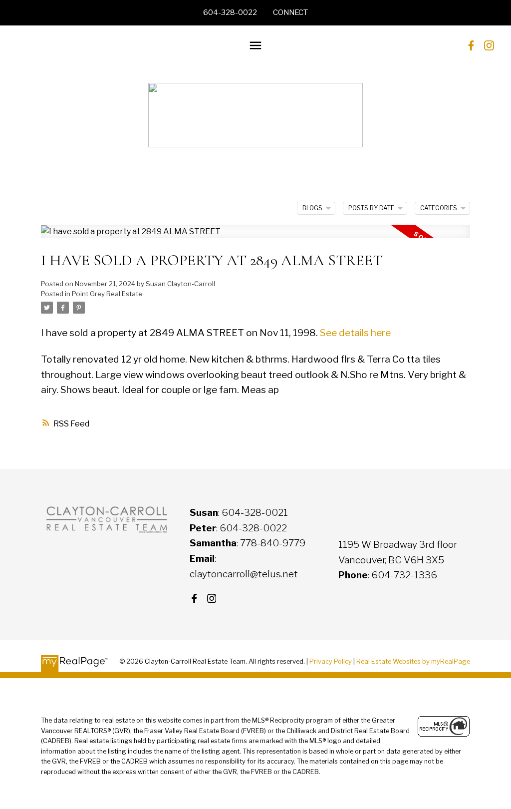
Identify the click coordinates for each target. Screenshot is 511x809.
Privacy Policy (330, 661)
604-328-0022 (230, 12)
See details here (355, 333)
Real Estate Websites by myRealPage (413, 661)
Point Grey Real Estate (107, 294)
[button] (230, 12)
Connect (290, 12)
